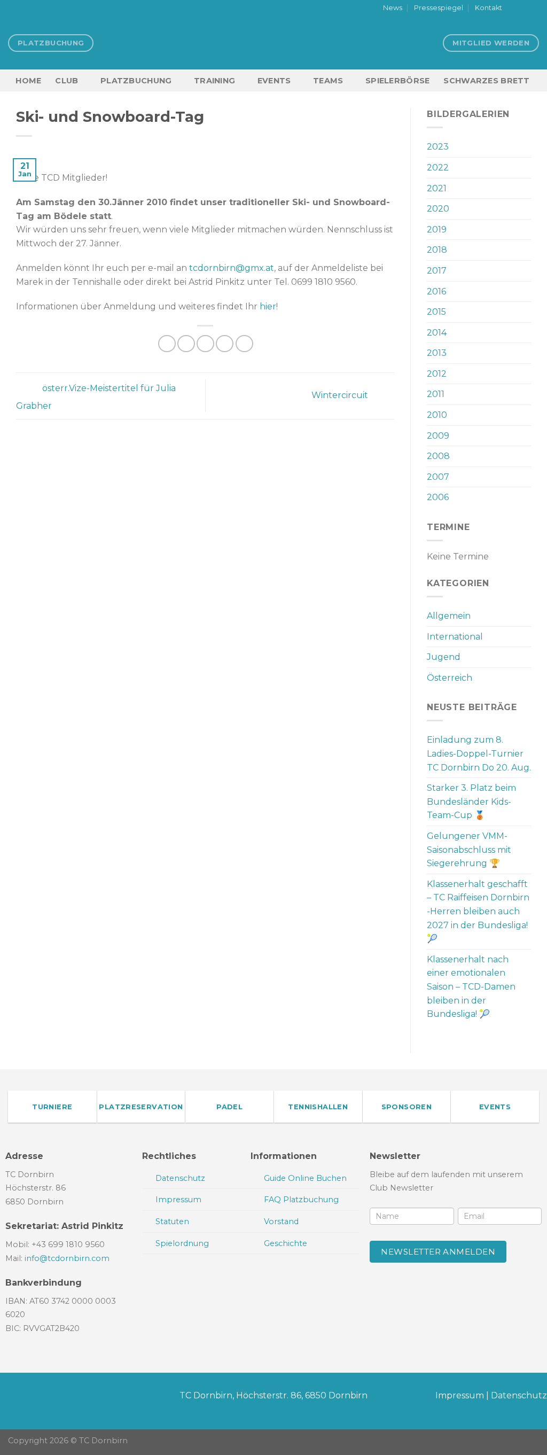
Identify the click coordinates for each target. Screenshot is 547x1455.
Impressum (459, 1395)
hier (268, 306)
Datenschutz (519, 1395)
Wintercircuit (340, 395)
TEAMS (328, 80)
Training (214, 80)
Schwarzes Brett (486, 80)
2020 (438, 209)
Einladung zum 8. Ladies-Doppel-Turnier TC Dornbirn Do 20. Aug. (479, 753)
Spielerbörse (397, 80)
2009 (438, 436)
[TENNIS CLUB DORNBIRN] (273, 43)
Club (66, 80)
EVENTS (274, 80)
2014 (437, 333)
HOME (28, 80)
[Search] (534, 80)
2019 (437, 229)
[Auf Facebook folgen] (513, 8)
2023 (438, 147)
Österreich (449, 678)
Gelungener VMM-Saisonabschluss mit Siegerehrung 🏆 (469, 849)
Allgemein (449, 616)
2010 (437, 415)
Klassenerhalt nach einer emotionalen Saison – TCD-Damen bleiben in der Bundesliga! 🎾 (471, 986)
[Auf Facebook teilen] (167, 344)
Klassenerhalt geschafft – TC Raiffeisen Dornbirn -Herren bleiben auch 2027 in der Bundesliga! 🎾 (478, 911)
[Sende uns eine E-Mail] (533, 8)
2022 (438, 167)
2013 (437, 353)
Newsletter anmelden (438, 1252)
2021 (437, 188)
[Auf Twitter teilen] (186, 344)
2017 (437, 271)
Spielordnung (182, 1243)
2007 (438, 477)
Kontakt (488, 8)
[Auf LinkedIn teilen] (244, 344)
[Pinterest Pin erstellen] (224, 344)
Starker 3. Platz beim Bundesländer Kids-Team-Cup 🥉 (471, 801)
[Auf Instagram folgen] (523, 8)
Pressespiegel (438, 8)
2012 (437, 374)
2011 (435, 394)
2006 (438, 497)
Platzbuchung (135, 80)
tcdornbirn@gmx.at (231, 268)
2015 (436, 312)
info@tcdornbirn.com (67, 1258)
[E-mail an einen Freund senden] (205, 344)
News (392, 8)
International (455, 637)
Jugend (443, 657)
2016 (436, 291)
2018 (437, 250)
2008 (438, 456)
